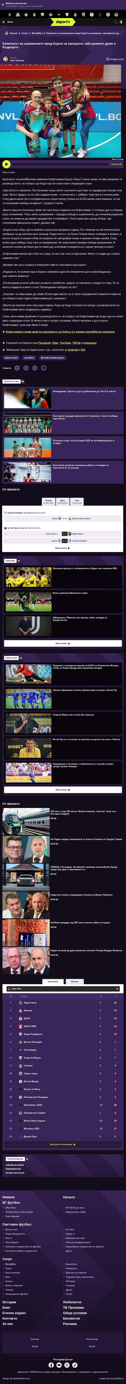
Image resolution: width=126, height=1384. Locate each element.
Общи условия (75, 1313)
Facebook (44, 343)
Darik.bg (35, 1339)
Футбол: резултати (15, 1173)
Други (69, 1251)
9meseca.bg (92, 1339)
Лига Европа (12, 1242)
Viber (55, 343)
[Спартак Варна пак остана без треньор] (62, 723)
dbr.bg (53, 818)
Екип (6, 1307)
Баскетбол (71, 1264)
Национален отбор (76, 1212)
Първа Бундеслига (15, 1234)
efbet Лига (10, 1207)
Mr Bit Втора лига (24, 528)
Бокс (7, 1277)
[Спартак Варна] (67, 15)
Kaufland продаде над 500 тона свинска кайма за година (80, 922)
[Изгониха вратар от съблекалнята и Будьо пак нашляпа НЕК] (62, 577)
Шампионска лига (26, 513)
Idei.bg (35, 1346)
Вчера (48, 501)
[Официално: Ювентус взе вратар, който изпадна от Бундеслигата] (62, 626)
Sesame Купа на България (19, 1212)
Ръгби (69, 1294)
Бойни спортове (14, 1285)
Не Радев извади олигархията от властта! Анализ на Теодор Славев (86, 839)
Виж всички (61, 548)
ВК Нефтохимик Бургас (52, 358)
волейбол (29, 358)
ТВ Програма (73, 1307)
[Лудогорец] (10, 15)
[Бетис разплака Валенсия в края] (62, 601)
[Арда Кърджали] (42, 15)
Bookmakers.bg (13, 1169)
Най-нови (10, 561)
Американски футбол (16, 1294)
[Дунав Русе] (100, 15)
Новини (8, 1197)
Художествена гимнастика (80, 1277)
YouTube (65, 343)
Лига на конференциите (78, 1242)
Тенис (8, 1268)
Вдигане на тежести (76, 1272)
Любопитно (72, 1302)
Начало (14, 33)
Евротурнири (12, 1216)
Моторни (70, 1281)
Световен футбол (16, 1224)
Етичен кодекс (14, 1313)
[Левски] (18, 15)
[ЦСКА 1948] (34, 15)
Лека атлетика (12, 1272)
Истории (9, 1302)
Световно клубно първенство (21, 1251)
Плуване (70, 1285)
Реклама (70, 1324)
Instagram (90, 343)
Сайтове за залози (15, 1165)
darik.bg (54, 844)
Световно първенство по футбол (23, 1246)
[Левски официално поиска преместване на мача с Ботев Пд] (62, 698)
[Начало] (6, 33)
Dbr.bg (92, 1346)
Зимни (8, 1281)
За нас (7, 1324)
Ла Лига (70, 1229)
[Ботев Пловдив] (51, 15)
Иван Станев (11, 358)
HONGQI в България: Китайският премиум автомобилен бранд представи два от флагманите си (84, 868)
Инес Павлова (17, 60)
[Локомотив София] (116, 15)
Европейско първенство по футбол (85, 1246)
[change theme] (120, 22)
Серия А (70, 1234)
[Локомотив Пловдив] (108, 15)
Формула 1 (71, 1268)
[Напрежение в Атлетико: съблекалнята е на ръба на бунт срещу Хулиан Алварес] (62, 772)
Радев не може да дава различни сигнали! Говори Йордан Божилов (86, 950)
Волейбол (37, 33)
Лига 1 (8, 1238)
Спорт (25, 33)
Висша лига (11, 1229)
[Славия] (75, 15)
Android (73, 349)
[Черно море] (83, 15)
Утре (77, 501)
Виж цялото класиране (61, 1144)
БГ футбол (11, 1202)
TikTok (76, 343)
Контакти (9, 1318)
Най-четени (11, 658)
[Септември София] (59, 14)
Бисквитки (71, 1318)
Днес (63, 501)
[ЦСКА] (26, 15)
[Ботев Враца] (92, 15)
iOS (83, 349)
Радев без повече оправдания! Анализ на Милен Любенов (82, 895)
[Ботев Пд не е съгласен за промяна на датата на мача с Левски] (62, 748)
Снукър (9, 1290)
